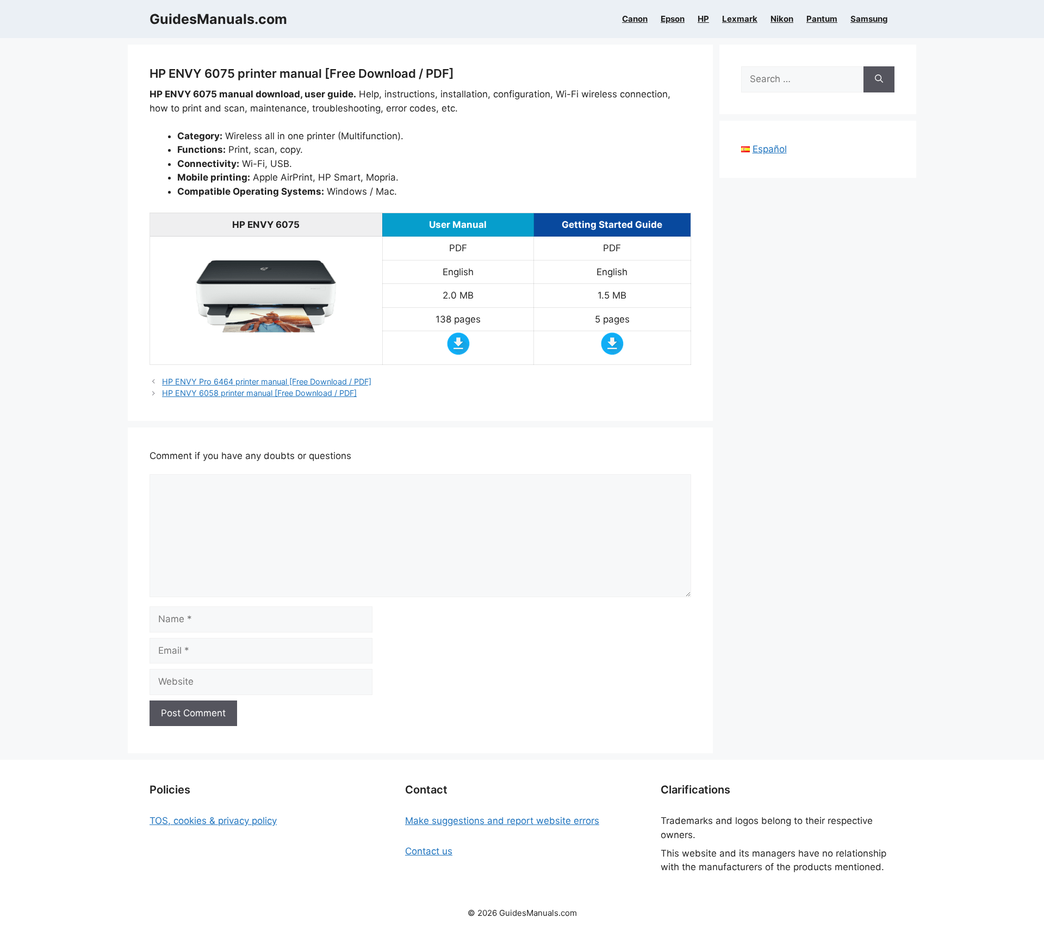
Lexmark (739, 19)
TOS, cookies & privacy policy (213, 820)
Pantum (821, 19)
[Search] (878, 79)
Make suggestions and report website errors (502, 820)
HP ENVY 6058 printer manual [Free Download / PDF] (259, 393)
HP (703, 19)
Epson (673, 19)
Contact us (428, 851)
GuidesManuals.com (218, 19)
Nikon (781, 19)
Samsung (869, 19)
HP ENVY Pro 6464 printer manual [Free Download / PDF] (266, 381)
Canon (635, 19)
